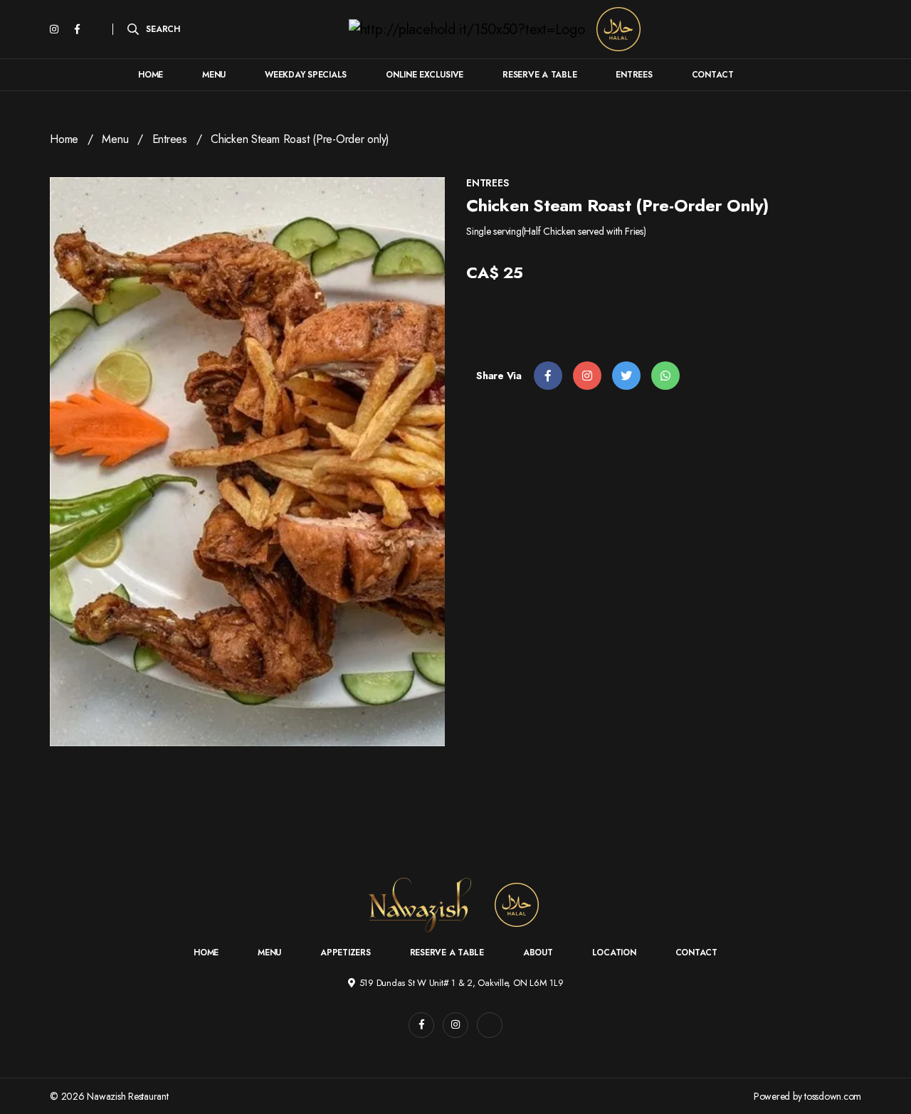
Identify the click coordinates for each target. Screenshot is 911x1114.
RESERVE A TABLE (539, 74)
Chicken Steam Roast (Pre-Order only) (300, 139)
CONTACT (713, 74)
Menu (115, 139)
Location (614, 952)
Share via (499, 375)
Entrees (169, 139)
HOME (150, 74)
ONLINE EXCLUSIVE (424, 74)
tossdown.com (832, 1096)
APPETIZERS (345, 952)
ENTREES (634, 74)
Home (64, 139)
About (538, 952)
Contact (696, 952)
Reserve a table (447, 952)
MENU (214, 74)
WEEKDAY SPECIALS (306, 74)
